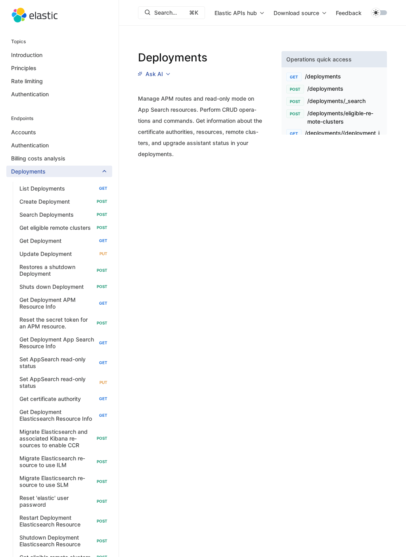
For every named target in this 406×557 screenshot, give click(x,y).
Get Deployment (63, 240)
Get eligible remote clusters (63, 227)
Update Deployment (63, 253)
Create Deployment (63, 201)
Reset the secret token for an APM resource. (63, 323)
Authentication (30, 94)
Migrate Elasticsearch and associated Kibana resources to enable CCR (63, 438)
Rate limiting (27, 81)
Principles (23, 68)
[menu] (239, 12)
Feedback (349, 13)
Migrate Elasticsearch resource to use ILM (63, 461)
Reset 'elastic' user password (63, 501)
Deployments (28, 171)
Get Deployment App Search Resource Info (63, 342)
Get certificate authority (63, 398)
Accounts (23, 132)
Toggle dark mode (379, 12)
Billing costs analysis (38, 158)
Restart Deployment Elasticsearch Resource (63, 521)
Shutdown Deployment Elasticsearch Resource (63, 540)
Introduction (26, 55)
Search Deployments (63, 214)
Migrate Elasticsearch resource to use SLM (63, 481)
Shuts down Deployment (63, 286)
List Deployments (63, 188)
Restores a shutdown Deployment (63, 270)
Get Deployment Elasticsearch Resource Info (63, 415)
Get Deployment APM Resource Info (63, 303)
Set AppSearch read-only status (63, 362)
